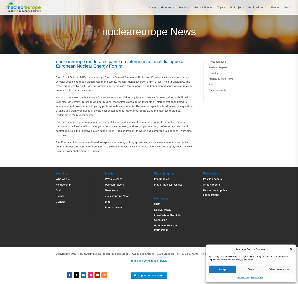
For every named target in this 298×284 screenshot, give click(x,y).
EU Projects (237, 7)
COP (157, 203)
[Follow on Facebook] (69, 275)
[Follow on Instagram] (90, 275)
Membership (63, 184)
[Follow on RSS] (104, 275)
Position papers (212, 178)
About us (165, 7)
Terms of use (243, 277)
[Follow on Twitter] (76, 275)
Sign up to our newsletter (149, 275)
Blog (211, 84)
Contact (60, 201)
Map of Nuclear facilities (168, 184)
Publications (255, 7)
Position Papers (218, 67)
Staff (58, 190)
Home (152, 7)
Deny (251, 269)
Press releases (217, 61)
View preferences (279, 269)
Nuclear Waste (162, 209)
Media (182, 7)
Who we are (63, 178)
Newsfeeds (215, 73)
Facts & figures (203, 7)
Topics (221, 7)
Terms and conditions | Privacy (149, 260)
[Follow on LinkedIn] (83, 275)
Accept (222, 269)
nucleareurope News (221, 78)
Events (275, 7)
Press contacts (217, 90)
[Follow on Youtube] (97, 275)
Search (288, 7)
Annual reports (212, 184)
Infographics (161, 178)
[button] (291, 249)
